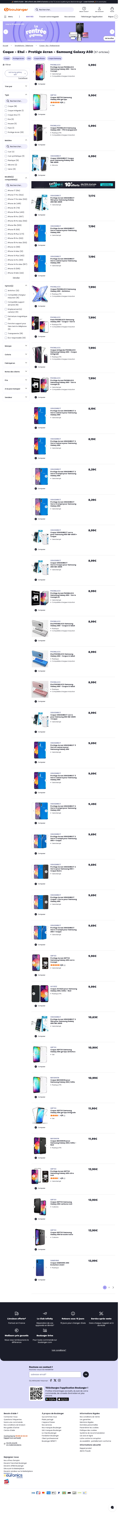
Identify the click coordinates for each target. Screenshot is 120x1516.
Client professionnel (50, 1438)
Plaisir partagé (47, 1419)
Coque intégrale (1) (16, 110)
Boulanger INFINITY (49, 1441)
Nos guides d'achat (11, 1427)
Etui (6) (11, 119)
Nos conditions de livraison (14, 1425)
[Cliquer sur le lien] (60, 31)
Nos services (47, 1425)
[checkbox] (6, 106)
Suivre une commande (13, 1422)
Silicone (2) (12, 165)
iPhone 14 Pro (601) (15, 260)
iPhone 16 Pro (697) (16, 216)
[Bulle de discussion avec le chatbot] (112, 1508)
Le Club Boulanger (49, 1433)
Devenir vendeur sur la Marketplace (18, 1471)
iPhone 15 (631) (14, 229)
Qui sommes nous (49, 1417)
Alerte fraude (85, 1451)
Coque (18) (12, 106)
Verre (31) (12, 169)
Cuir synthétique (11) (16, 156)
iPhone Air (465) (14, 203)
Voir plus (16, 277)
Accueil (5, 46)
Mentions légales (87, 1422)
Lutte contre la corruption (90, 1438)
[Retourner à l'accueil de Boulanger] (16, 9)
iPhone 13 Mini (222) (16, 273)
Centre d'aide (9, 1430)
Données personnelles (89, 1425)
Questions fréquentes (13, 1419)
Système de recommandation (92, 1433)
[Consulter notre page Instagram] (59, 1381)
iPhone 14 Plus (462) (16, 255)
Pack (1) (11, 128)
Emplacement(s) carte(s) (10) (15, 310)
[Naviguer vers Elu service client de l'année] (21, 1482)
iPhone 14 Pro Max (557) (17, 264)
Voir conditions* (59, 1350)
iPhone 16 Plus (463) (16, 212)
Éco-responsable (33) (17, 338)
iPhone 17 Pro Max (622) (17, 199)
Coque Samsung (54, 58)
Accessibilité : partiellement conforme (95, 1441)
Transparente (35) (15, 333)
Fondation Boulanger (50, 1436)
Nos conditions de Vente (90, 1417)
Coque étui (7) (14, 115)
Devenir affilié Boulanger (14, 1466)
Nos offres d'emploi (12, 1460)
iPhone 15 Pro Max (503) (17, 242)
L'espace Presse (48, 1422)
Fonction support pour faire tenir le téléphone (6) (17, 326)
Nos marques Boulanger (51, 1427)
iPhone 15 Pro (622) (15, 238)
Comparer (41, 84)
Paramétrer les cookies (89, 1427)
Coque (6, 58)
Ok (86, 1374)
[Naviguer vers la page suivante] (113, 1287)
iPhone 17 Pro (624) (16, 195)
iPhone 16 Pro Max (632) (17, 221)
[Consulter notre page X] (55, 1381)
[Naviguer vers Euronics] (21, 1475)
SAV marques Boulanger (51, 1430)
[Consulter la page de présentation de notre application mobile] (50, 1399)
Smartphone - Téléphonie (24, 46)
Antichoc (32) (13, 290)
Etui (29, 58)
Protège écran (18, 58)
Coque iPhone (39, 58)
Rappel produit (86, 1448)
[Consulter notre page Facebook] (50, 1381)
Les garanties (85, 1419)
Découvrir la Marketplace (14, 1468)
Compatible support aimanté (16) (16, 303)
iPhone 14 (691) (14, 247)
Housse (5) (12, 123)
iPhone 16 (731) (14, 208)
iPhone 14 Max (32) (15, 251)
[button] (116, 17)
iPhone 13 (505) (14, 268)
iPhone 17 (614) (14, 190)
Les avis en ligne (86, 1436)
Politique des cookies (88, 1430)
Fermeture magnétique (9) (17, 317)
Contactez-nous (10, 1417)
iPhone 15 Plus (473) (16, 234)
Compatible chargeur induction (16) (17, 296)
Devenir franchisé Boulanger (15, 1463)
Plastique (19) (13, 160)
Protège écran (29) (16, 132)
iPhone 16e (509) (15, 225)
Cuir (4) (11, 152)
